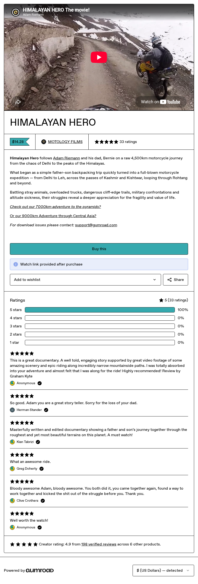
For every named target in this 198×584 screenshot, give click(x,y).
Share (179, 279)
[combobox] (85, 280)
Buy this (99, 249)
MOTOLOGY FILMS (65, 141)
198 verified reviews (98, 544)
